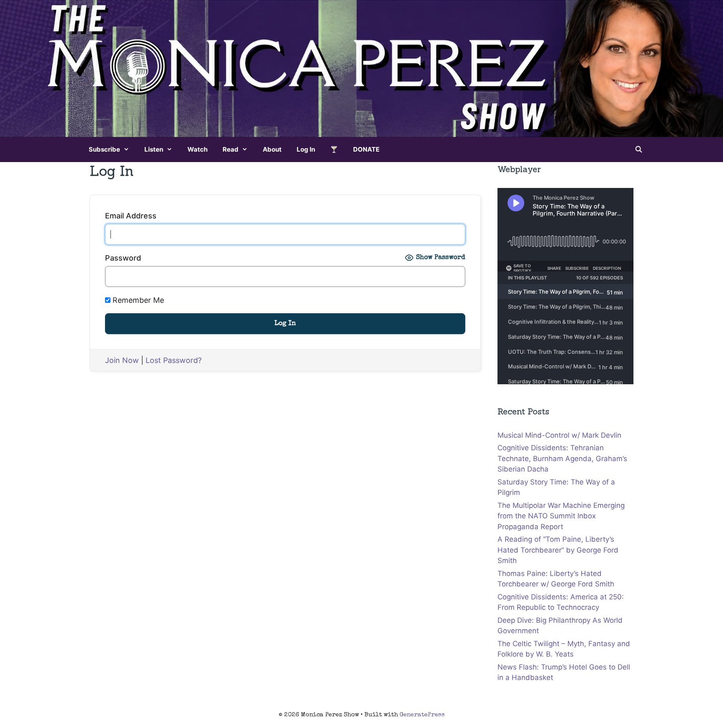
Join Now (122, 360)
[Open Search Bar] (638, 149)
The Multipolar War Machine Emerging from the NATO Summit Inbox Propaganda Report (561, 516)
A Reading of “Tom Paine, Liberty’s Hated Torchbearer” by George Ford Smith (557, 550)
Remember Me (137, 300)
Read (230, 149)
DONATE (366, 149)
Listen (153, 149)
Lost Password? (174, 360)
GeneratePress (422, 715)
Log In (306, 149)
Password (123, 258)
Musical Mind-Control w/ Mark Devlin (559, 435)
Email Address (130, 215)
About (272, 149)
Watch (197, 149)
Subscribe (104, 149)
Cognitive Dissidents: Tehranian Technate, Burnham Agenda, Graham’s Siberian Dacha (562, 458)
